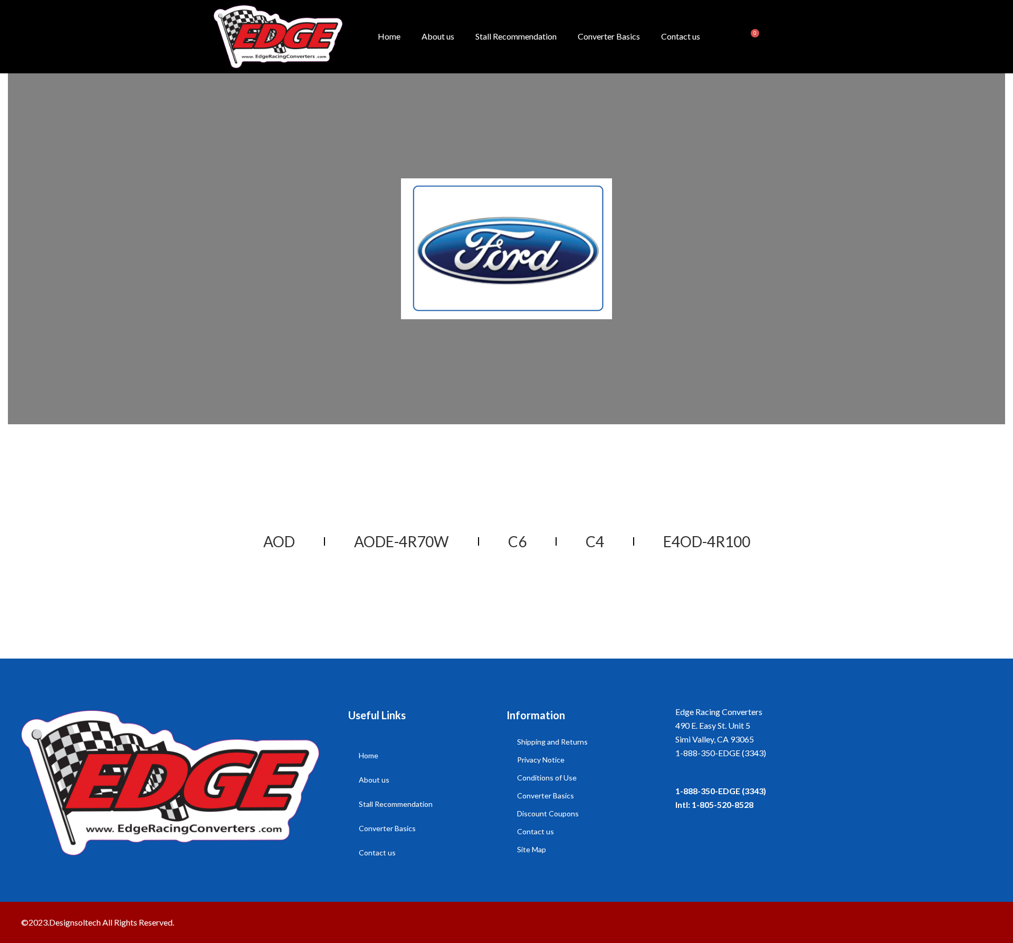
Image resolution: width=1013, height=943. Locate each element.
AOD (279, 541)
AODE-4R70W (401, 541)
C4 (595, 541)
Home (389, 36)
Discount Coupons (548, 813)
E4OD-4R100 (706, 541)
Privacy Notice (541, 759)
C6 (517, 541)
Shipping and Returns (552, 741)
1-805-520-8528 (722, 804)
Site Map (531, 849)
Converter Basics (609, 36)
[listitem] (833, 753)
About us (438, 36)
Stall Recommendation (516, 36)
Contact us (680, 36)
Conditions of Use (547, 777)
